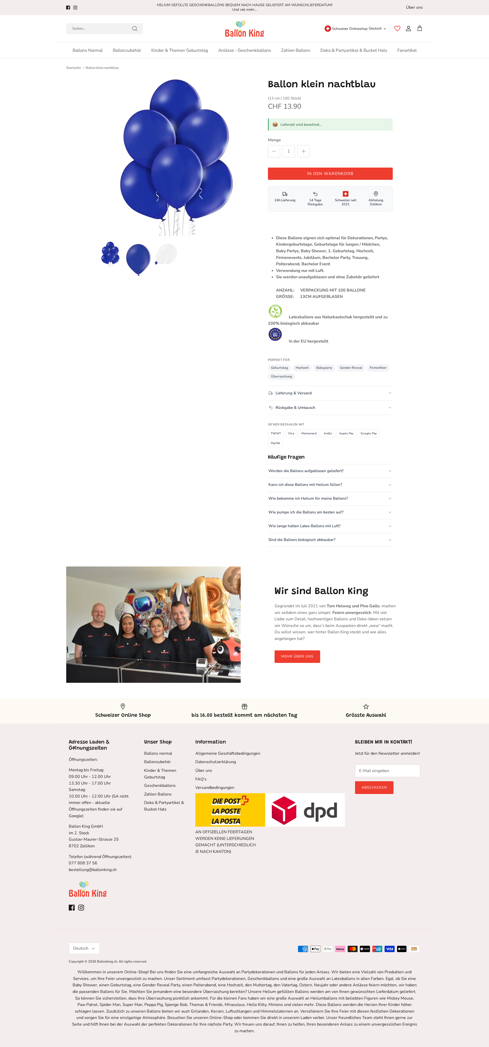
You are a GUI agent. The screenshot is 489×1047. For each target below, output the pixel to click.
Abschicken (374, 787)
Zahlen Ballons (295, 50)
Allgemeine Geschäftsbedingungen (227, 753)
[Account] (407, 29)
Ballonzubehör (127, 50)
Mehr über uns (297, 656)
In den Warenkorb (330, 173)
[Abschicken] (135, 29)
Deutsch (375, 28)
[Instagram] (75, 7)
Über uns (414, 7)
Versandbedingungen (214, 787)
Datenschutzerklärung (215, 762)
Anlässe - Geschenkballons (244, 50)
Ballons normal (88, 50)
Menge (274, 140)
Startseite (73, 68)
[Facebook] (68, 7)
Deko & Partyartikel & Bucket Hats (353, 50)
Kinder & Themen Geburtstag (179, 50)
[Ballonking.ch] (244, 28)
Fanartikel (407, 50)
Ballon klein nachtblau (102, 68)
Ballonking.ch (107, 961)
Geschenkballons (160, 785)
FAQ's (201, 779)
